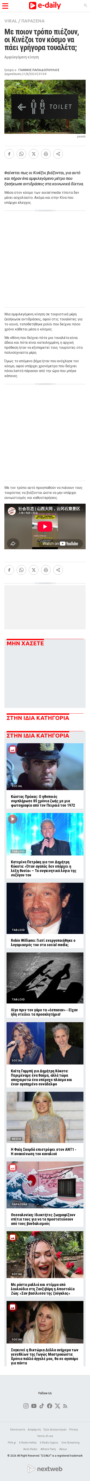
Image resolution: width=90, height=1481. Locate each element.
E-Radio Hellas (28, 1442)
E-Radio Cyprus (49, 1442)
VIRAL (10, 20)
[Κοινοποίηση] (58, 154)
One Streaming (70, 1442)
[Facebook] (9, 154)
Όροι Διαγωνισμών (55, 1429)
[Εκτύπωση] (46, 154)
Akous (63, 1449)
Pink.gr (12, 1442)
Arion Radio (30, 1449)
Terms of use (45, 1436)
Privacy (73, 1429)
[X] (33, 154)
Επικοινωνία (17, 1429)
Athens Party (48, 1449)
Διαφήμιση (34, 1429)
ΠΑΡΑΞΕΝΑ (33, 20)
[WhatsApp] (21, 154)
